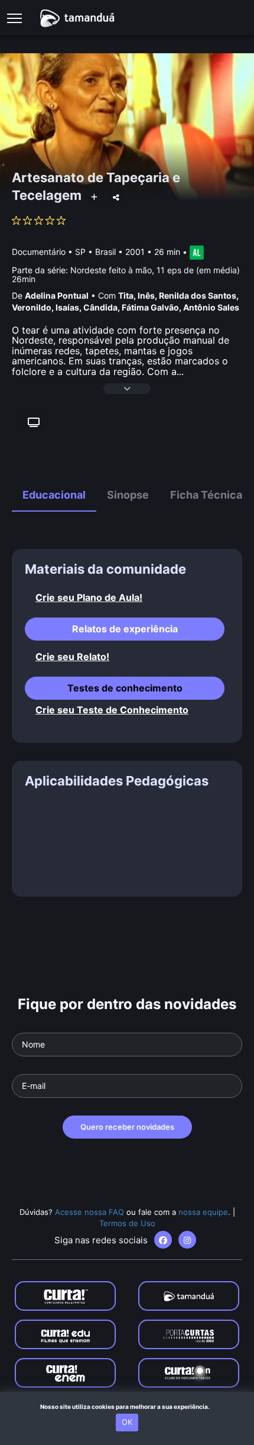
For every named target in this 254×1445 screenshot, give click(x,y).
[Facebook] (163, 1240)
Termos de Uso (127, 1223)
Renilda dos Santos (197, 295)
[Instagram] (187, 1240)
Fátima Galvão (150, 307)
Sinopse (128, 495)
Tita (125, 295)
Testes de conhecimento (125, 688)
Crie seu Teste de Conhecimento (111, 710)
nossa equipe (203, 1212)
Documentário (39, 252)
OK (127, 1422)
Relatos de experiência (125, 629)
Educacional (54, 495)
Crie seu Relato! (72, 656)
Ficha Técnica (206, 495)
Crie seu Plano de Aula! (88, 597)
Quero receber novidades (127, 1127)
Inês (146, 295)
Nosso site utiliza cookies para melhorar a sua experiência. (127, 1406)
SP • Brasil (95, 252)
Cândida (100, 307)
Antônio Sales (211, 307)
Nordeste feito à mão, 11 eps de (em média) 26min (126, 274)
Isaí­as (67, 307)
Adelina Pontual (57, 295)
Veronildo (31, 307)
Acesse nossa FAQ (89, 1212)
